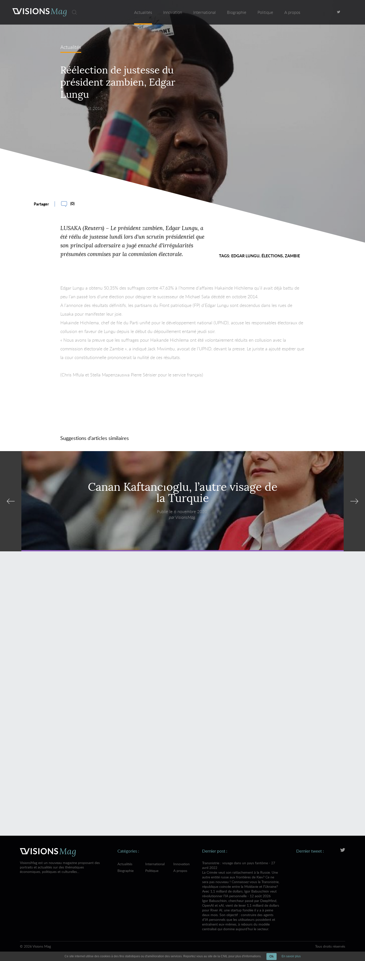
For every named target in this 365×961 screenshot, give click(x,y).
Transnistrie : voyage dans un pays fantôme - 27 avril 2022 (240, 875)
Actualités (143, 12)
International (204, 12)
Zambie (292, 256)
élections (272, 256)
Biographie (236, 12)
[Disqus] (182, 627)
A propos (292, 12)
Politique (265, 12)
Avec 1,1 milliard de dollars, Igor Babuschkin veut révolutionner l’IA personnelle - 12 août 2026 (240, 910)
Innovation (172, 12)
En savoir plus (291, 956)
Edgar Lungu (245, 256)
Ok (271, 956)
